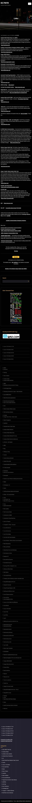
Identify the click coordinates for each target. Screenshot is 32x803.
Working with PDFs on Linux (9, 591)
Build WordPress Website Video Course (10, 760)
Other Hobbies (6, 375)
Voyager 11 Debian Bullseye (8, 790)
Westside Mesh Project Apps (9, 426)
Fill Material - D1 (7, 485)
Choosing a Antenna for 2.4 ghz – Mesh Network (13, 391)
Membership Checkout (8, 632)
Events (3, 762)
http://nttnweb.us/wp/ (5, 124)
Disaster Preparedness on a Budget (8, 229)
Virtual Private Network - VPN (9, 588)
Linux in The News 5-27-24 (9, 352)
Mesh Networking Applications (10, 397)
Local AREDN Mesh (7, 394)
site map (4, 784)
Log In (5, 618)
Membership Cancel (7, 629)
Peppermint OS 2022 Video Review (9, 779)
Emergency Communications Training (11, 385)
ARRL (5, 445)
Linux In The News (7, 608)
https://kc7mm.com (5, 101)
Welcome (5, 708)
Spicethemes (28, 801)
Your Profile (6, 645)
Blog (4, 448)
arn (3, 758)
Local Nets (6, 615)
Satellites (5, 423)
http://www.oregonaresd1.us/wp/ (8, 62)
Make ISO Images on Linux (9, 500)
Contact (5, 454)
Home (5, 488)
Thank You (6, 683)
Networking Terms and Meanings (10, 550)
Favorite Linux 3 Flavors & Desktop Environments (13, 478)
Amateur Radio (6, 378)
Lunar (5, 697)
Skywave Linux (6, 676)
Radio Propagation (7, 420)
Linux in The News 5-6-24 (8, 359)
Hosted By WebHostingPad (6, 741)
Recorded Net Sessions (8, 559)
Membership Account (8, 624)
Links (5, 497)
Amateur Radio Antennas (8, 380)
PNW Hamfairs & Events (8, 412)
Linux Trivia (6, 611)
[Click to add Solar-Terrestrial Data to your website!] (16, 308)
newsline (4, 773)
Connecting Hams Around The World (13, 208)
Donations (6, 369)
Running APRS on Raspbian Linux (10, 565)
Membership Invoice (7, 638)
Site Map (16, 251)
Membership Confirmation (9, 635)
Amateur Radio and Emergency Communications (11, 227)
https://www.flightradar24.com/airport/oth (18, 92)
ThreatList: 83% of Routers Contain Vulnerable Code (14, 578)
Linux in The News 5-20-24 (9, 355)
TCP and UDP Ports (7, 575)
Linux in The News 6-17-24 (9, 346)
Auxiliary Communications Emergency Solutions (16, 220)
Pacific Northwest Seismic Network (10, 705)
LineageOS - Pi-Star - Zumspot (9, 524)
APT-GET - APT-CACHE (8, 442)
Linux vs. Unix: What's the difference (11, 602)
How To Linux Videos (8, 511)
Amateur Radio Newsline (8, 429)
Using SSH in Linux (7, 692)
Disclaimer (6, 470)
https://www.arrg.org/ (5, 45)
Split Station (6, 572)
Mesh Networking (7, 543)
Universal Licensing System (6, 240)
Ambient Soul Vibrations (7, 756)
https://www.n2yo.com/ (20, 87)
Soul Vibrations (5, 786)
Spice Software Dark (21, 801)
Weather (5, 695)
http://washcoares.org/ (5, 70)
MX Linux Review (7, 546)
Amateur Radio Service (5, 235)
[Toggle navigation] (29, 4)
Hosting (5, 372)
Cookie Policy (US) (7, 461)
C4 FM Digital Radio (7, 388)
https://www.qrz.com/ (8, 203)
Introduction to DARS (8, 515)
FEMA (5, 481)
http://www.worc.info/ (5, 166)
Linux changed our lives (8, 599)
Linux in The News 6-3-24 (8, 349)
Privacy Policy (6, 667)
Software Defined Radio (8, 569)
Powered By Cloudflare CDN (6, 739)
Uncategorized (5, 788)
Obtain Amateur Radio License (9, 408)
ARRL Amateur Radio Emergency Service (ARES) (11, 230)
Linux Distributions (7, 527)
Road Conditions (7, 670)
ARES (5, 383)
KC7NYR (5, 3)
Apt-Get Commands (7, 505)
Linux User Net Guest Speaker (9, 537)
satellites (4, 782)
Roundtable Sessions (8, 562)
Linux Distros (6, 605)
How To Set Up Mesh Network (9, 402)
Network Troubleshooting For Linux (10, 654)
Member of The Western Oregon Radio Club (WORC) (16, 268)
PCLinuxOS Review (6, 777)
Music (3, 769)
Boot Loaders (6, 508)
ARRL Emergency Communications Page (9, 233)
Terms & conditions (7, 680)
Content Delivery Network (8, 458)
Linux (5, 504)
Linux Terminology (7, 534)
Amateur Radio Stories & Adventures (11, 439)
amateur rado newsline (7, 753)
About (5, 367)
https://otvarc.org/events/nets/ (7, 198)
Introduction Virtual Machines (9, 518)
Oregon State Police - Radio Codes (10, 416)
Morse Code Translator (8, 648)
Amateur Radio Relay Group (9, 432)
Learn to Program (7, 521)
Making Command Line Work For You (11, 621)
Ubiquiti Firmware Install (8, 686)
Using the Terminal (7, 584)
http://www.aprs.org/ (5, 82)
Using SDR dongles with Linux (9, 581)
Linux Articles (6, 597)
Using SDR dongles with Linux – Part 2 (11, 689)
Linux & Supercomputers (8, 594)
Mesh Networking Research (9, 401)
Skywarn (5, 673)
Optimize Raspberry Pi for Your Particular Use (12, 657)
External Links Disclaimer (9, 472)
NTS (4, 405)
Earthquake (6, 475)
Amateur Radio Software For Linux (10, 435)
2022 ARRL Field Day (6, 749)
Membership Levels (7, 642)
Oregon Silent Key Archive (9, 664)
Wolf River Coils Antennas (7, 792)
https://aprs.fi (11, 85)
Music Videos (5, 771)
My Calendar (6, 651)
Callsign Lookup (7, 451)
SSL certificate (15, 262)
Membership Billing (7, 626)
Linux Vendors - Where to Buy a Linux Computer (13, 540)
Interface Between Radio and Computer (11, 491)
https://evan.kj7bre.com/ (15, 142)
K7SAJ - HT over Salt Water (9, 494)
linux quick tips (5, 766)
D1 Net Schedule (7, 467)
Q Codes (5, 415)
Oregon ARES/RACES (8, 661)
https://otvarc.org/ (4, 183)
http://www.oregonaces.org (6, 52)
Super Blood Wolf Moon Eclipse (10, 699)
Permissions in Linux (8, 553)
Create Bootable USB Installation (10, 464)
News (5, 702)
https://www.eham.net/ (5, 111)
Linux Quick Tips (7, 499)
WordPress (11, 801)
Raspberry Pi (6, 556)
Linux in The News (6, 764)
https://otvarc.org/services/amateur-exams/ (10, 187)
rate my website (24, 113)
